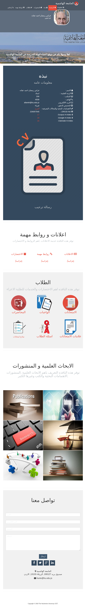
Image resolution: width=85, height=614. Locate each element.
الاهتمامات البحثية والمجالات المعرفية (18, 446)
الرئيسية (52, 7)
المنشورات (37, 7)
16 (38, 121)
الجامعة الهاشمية (65, 3)
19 (38, 118)
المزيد (37, 109)
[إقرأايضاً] (70, 261)
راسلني (10, 7)
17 (38, 115)
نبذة (45, 7)
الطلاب (28, 7)
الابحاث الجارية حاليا (19, 478)
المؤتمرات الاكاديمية (59, 418)
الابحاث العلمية (15, 418)
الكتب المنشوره (56, 478)
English (60, 7)
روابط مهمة (19, 7)
